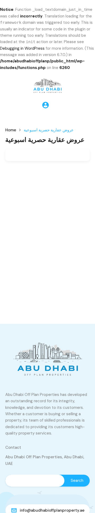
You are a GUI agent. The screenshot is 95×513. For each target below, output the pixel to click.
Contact (13, 447)
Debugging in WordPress (22, 48)
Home (10, 130)
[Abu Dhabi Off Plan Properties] (47, 84)
